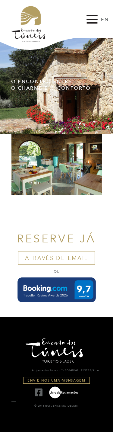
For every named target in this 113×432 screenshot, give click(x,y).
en (105, 19)
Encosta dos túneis (33, 24)
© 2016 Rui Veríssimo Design (56, 406)
